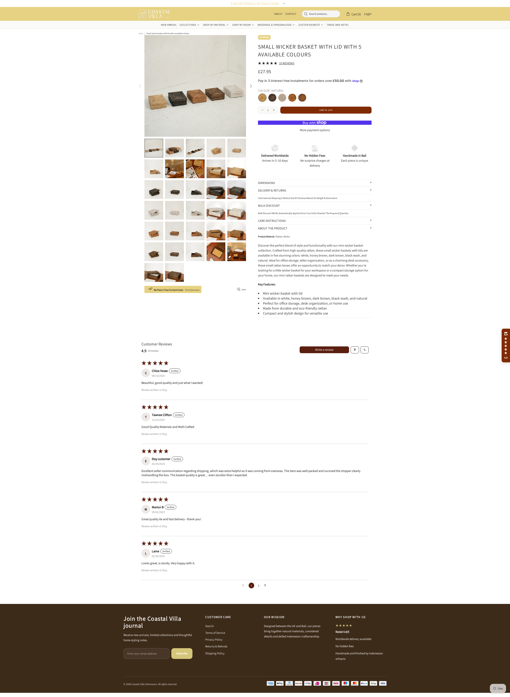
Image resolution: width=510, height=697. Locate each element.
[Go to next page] (266, 585)
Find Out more (192, 289)
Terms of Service (215, 633)
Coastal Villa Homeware (154, 14)
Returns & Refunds (216, 646)
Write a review (324, 350)
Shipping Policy (215, 653)
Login (368, 14)
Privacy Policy (214, 639)
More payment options (315, 130)
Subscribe (182, 653)
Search (209, 626)
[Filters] (355, 349)
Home (140, 33)
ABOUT (278, 14)
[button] (506, 346)
